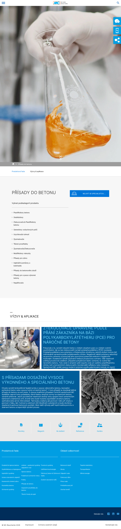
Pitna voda (64, 481)
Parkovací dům (65, 477)
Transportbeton (85, 469)
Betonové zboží (65, 465)
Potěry (23, 480)
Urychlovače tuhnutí (21, 234)
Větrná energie (85, 473)
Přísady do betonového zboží (25, 270)
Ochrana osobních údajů (47, 525)
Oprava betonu (26, 472)
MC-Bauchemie (60, 3)
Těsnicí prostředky (21, 244)
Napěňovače (19, 283)
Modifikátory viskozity (22, 253)
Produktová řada (18, 171)
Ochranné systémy (8, 489)
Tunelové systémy (47, 465)
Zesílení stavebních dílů (48, 480)
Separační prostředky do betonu (29, 489)
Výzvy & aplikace (36, 171)
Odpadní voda (65, 473)
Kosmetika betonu (8, 485)
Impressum (29, 525)
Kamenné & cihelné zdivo (10, 481)
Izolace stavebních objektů (11, 477)
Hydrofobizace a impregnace (11, 469)
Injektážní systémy (8, 473)
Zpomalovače (19, 239)
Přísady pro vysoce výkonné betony (25, 276)
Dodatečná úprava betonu (10, 465)
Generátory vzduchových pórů (25, 230)
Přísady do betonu (25, 164)
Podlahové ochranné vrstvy (30, 476)
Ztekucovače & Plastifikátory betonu (25, 223)
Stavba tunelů (65, 489)
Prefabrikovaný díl (66, 485)
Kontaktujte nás (111, 525)
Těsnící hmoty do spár (28, 494)
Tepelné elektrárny (86, 465)
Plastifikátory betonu (22, 213)
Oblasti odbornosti (69, 451)
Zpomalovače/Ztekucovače (24, 249)
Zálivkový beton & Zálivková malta (50, 474)
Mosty (62, 469)
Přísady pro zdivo (20, 258)
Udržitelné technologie (48, 469)
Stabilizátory (18, 217)
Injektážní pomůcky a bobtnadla (22, 264)
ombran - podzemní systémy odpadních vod (30, 466)
